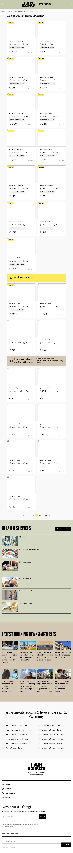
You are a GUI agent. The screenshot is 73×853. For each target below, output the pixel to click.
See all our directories (63, 529)
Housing (10, 11)
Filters (67, 844)
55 (33, 515)
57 (40, 515)
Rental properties (19, 11)
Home (3, 11)
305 (45, 515)
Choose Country (10, 841)
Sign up (42, 816)
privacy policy (9, 826)
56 (36, 515)
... (30, 515)
